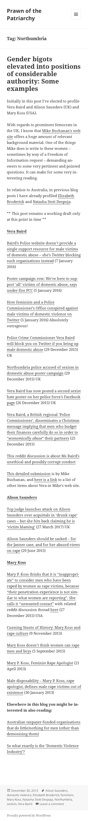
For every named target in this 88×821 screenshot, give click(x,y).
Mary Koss (16, 562)
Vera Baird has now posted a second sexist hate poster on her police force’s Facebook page (44, 396)
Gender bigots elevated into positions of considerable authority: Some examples (44, 73)
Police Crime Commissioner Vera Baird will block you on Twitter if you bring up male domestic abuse (42, 343)
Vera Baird (17, 231)
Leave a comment (52, 804)
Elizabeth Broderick (46, 795)
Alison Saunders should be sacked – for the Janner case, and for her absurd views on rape (43, 544)
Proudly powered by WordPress (29, 815)
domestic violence (19, 795)
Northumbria (63, 799)
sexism (11, 804)
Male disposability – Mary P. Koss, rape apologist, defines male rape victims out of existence (44, 686)
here (54, 609)
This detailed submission (29, 473)
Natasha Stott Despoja (51, 201)
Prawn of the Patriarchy (24, 14)
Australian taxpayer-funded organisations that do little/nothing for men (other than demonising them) (43, 727)
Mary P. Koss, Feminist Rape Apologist (40, 662)
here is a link (45, 479)
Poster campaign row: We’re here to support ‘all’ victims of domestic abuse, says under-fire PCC (42, 284)
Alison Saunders (56, 790)
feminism (67, 795)
